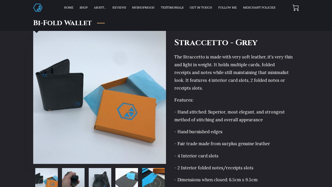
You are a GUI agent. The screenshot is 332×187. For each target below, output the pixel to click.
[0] (296, 8)
